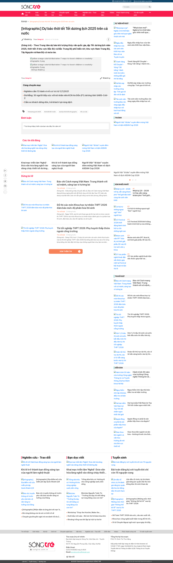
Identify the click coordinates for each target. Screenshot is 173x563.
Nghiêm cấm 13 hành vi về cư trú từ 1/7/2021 (46, 91)
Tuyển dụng (33, 561)
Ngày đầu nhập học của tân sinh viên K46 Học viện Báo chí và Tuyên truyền (138, 44)
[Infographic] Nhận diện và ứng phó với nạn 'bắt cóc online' (42, 510)
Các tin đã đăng (31, 140)
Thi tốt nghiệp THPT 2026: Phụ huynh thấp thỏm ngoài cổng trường (83, 230)
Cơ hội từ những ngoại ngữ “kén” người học (138, 210)
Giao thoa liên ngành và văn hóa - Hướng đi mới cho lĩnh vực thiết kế (138, 433)
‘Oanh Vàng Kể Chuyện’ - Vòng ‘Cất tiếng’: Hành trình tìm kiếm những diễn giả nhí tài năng (138, 63)
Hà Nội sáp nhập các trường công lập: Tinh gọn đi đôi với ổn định (139, 84)
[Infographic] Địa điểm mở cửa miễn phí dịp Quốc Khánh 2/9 (49, 480)
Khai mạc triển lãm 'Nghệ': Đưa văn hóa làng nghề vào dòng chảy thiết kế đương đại (34, 165)
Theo (38, 39)
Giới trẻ (52, 14)
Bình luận (26, 117)
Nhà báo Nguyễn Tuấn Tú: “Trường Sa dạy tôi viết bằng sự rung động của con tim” (93, 495)
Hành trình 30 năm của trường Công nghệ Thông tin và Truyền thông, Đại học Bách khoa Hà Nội (141, 374)
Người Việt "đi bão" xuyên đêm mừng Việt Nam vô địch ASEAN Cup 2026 (96, 165)
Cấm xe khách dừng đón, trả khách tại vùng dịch (48, 102)
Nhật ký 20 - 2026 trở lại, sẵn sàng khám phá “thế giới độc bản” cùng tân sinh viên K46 (141, 193)
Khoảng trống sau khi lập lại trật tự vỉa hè (84, 519)
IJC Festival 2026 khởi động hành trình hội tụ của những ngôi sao (139, 223)
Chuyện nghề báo (64, 14)
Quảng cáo (42, 561)
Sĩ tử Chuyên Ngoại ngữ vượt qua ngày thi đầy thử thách (131, 522)
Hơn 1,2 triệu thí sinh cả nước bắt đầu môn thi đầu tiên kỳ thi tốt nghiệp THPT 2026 (139, 334)
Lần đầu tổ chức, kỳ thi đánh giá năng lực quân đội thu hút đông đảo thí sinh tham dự (138, 481)
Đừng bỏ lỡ (27, 176)
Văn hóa (75, 14)
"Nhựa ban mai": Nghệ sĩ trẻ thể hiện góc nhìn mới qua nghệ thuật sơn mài (142, 30)
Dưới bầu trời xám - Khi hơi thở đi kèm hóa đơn (87, 516)
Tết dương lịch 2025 (34, 112)
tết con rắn (83, 112)
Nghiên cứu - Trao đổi (89, 14)
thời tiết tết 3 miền (50, 112)
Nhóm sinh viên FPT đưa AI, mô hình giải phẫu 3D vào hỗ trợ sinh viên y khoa (138, 239)
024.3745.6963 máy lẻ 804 (143, 1)
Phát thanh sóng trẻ (122, 14)
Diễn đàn (103, 14)
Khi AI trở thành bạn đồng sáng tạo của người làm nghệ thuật (64, 165)
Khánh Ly (28, 39)
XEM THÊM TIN (66, 251)
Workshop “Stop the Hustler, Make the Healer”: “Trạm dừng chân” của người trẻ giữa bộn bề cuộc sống (87, 513)
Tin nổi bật (27, 14)
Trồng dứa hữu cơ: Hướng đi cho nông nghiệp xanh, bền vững (93, 481)
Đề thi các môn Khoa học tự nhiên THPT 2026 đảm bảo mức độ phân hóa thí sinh (82, 206)
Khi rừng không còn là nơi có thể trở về (38, 513)
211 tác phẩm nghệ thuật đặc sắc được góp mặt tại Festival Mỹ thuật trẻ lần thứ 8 (139, 257)
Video (112, 12)
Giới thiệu (37, 14)
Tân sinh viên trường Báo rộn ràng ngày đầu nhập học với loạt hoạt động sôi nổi (139, 100)
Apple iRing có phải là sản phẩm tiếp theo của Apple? (138, 420)
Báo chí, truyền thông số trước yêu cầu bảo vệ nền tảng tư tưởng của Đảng (49, 495)
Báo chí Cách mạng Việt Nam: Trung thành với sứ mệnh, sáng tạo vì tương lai (82, 183)
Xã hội (46, 14)
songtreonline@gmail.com (122, 0)
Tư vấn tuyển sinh (139, 14)
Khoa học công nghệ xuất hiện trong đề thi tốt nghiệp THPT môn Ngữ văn (131, 519)
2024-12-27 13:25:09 (51, 39)
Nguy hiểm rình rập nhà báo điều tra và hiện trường (138, 391)
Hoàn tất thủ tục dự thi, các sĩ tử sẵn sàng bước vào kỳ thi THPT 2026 (139, 353)
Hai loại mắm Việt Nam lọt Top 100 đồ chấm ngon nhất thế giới (139, 404)
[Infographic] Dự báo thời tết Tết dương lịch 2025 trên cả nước (52, 21)
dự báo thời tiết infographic (68, 112)
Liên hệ (24, 561)
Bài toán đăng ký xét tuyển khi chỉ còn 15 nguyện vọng (129, 471)
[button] (130, 180)
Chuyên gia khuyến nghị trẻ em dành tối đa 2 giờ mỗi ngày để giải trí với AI (40, 517)
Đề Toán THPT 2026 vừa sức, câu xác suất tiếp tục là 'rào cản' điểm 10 (131, 515)
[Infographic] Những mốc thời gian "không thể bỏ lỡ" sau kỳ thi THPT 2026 (138, 501)
